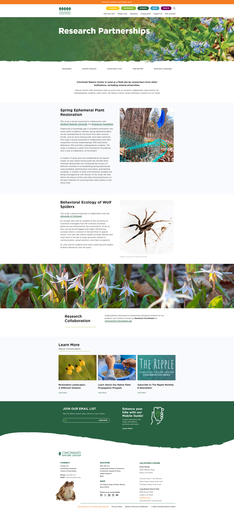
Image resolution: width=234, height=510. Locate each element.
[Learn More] (77, 367)
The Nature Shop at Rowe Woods (112, 484)
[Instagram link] (105, 495)
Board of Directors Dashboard (136, 507)
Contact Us (64, 466)
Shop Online (104, 487)
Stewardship (66, 69)
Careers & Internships (68, 471)
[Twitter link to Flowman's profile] (109, 495)
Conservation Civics (114, 69)
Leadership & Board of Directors (112, 468)
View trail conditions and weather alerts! (117, 2)
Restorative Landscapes (163, 69)
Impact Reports (106, 473)
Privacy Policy (117, 507)
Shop (155, 8)
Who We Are (105, 466)
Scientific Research (89, 69)
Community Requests (68, 468)
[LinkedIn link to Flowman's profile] (113, 495)
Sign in (166, 8)
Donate (143, 8)
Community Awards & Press (110, 471)
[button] (109, 14)
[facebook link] (101, 495)
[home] (64, 11)
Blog (101, 476)
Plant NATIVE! (138, 69)
